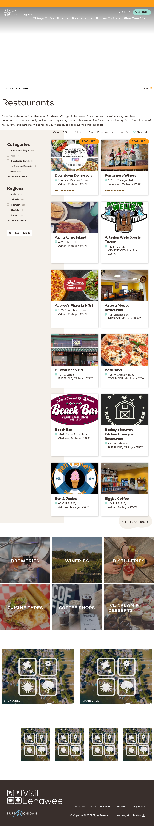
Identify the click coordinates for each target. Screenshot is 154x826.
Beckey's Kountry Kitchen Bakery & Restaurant (119, 434)
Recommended (106, 132)
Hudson (16, 215)
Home (6, 88)
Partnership (107, 806)
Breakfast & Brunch (22, 161)
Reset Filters (22, 232)
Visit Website (63, 190)
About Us (79, 806)
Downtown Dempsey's (73, 175)
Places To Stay (108, 18)
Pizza (15, 155)
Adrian (16, 194)
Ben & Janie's (66, 498)
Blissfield (17, 210)
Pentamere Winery (120, 175)
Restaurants (82, 18)
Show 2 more (15, 220)
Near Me (123, 132)
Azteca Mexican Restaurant (118, 307)
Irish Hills (17, 199)
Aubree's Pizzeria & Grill (74, 305)
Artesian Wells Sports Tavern (123, 239)
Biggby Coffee (117, 498)
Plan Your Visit (136, 18)
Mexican (16, 171)
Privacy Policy (137, 806)
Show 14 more (16, 177)
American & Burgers (22, 150)
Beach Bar (63, 429)
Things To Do (43, 18)
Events (63, 18)
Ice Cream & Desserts (23, 166)
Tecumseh (17, 204)
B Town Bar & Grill (69, 369)
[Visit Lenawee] (18, 12)
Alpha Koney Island (70, 237)
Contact (93, 806)
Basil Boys (113, 369)
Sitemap (121, 806)
